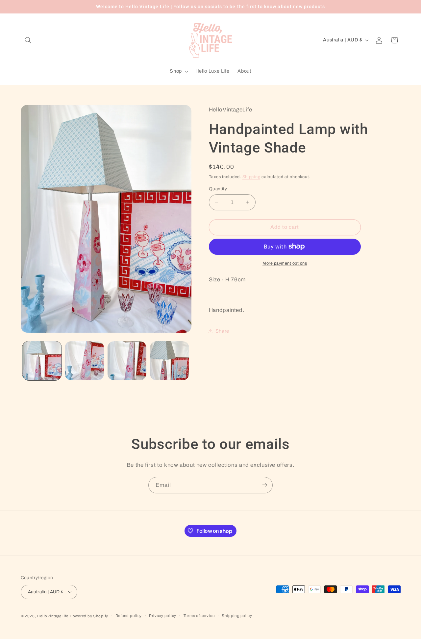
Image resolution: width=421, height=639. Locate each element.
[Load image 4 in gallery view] (169, 360)
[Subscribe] (264, 485)
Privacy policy (162, 616)
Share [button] (222, 330)
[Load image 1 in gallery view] (42, 360)
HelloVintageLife (52, 616)
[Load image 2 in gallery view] (84, 360)
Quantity (218, 188)
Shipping (251, 176)
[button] (28, 40)
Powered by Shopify (89, 616)
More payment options (284, 263)
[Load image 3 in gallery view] (127, 360)
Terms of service (199, 616)
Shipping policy (237, 616)
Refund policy (128, 616)
